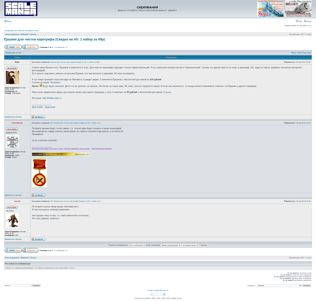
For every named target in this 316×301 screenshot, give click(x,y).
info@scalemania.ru (160, 290)
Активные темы (32, 31)
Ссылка (167, 92)
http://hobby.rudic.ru (51, 98)
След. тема (306, 53)
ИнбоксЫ (24, 34)
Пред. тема (295, 53)
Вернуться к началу (13, 117)
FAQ (300, 21)
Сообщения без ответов (14, 31)
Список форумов (12, 34)
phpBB (146, 298)
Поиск (309, 21)
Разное (33, 34)
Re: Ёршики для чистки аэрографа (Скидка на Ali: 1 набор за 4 (75, 123)
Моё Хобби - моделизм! (43, 107)
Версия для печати (13, 53)
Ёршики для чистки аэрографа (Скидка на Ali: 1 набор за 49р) (54, 39)
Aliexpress (56, 82)
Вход (8, 21)
